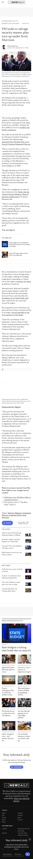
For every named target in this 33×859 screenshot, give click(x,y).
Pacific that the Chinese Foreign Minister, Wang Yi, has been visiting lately (15, 194)
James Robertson (12, 46)
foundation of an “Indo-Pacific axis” (15, 298)
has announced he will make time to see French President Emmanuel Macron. (16, 142)
